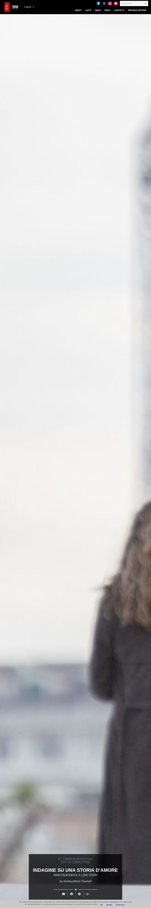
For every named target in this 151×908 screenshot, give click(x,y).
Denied (109, 905)
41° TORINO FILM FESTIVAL (75, 859)
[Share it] (72, 894)
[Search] (145, 3)
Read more (120, 905)
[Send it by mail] (64, 894)
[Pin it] (79, 894)
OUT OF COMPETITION (75, 862)
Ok (101, 905)
